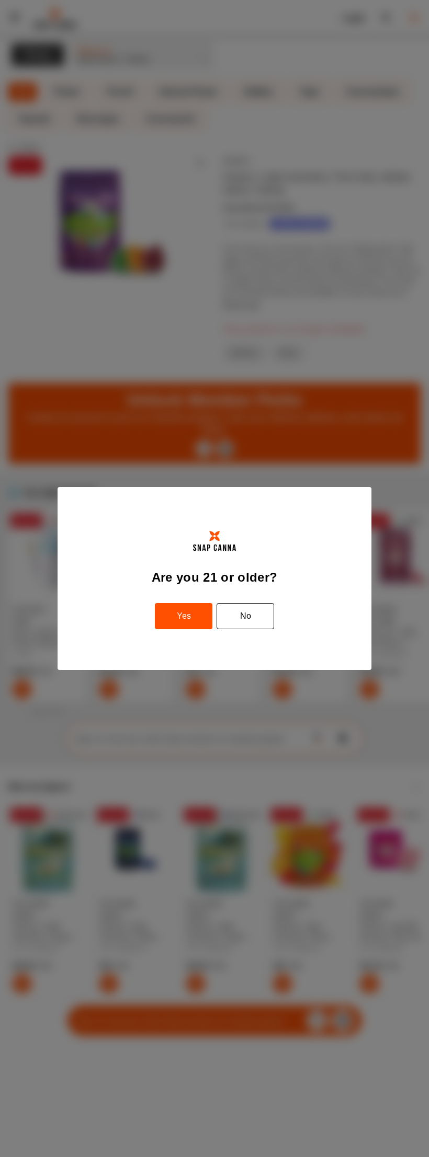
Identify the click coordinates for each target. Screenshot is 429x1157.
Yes (184, 615)
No (245, 615)
